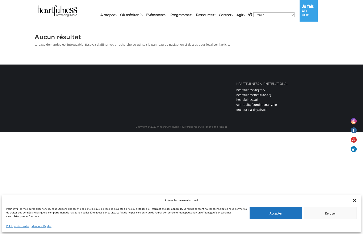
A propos (107, 15)
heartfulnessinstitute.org (253, 95)
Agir (239, 15)
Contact (225, 15)
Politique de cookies (17, 226)
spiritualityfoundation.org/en (256, 105)
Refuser (330, 213)
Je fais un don (308, 10)
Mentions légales (41, 226)
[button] (354, 200)
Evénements (155, 15)
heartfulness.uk (247, 100)
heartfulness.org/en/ (250, 90)
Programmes (180, 15)
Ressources (205, 15)
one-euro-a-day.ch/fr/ (251, 110)
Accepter (276, 213)
